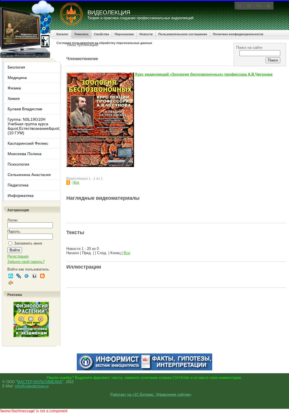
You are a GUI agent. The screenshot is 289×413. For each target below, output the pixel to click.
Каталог (62, 34)
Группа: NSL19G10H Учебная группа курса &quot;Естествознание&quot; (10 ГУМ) (34, 126)
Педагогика (18, 185)
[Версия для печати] (268, 6)
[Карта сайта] (259, 5)
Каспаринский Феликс (28, 143)
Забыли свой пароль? (26, 262)
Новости (146, 34)
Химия (14, 98)
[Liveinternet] (34, 276)
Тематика (81, 34)
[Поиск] (249, 6)
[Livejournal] (19, 276)
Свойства (101, 34)
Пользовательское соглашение (182, 34)
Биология (16, 67)
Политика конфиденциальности (238, 34)
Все (76, 182)
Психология (18, 164)
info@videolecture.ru (32, 386)
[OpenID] (11, 283)
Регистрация (18, 256)
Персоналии (124, 34)
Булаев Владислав (25, 109)
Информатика (21, 195)
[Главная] (239, 5)
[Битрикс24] (11, 276)
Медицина (17, 77)
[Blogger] (42, 276)
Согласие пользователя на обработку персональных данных (104, 43)
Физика (14, 88)
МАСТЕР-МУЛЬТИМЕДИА (39, 382)
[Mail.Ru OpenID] (26, 276)
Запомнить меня (28, 243)
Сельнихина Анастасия (29, 174)
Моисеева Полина (24, 153)
